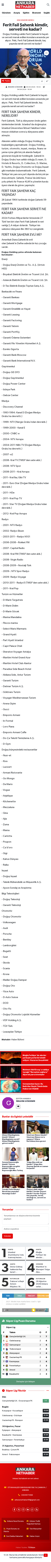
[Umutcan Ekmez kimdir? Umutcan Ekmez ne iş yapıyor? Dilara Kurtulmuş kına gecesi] (38, 1127)
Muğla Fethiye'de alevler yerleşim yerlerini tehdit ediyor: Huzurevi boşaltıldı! (43, 1255)
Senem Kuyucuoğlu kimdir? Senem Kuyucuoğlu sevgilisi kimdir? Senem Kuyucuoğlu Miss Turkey (12, 1166)
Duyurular (14, 1278)
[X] (19, 1509)
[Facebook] (14, 1509)
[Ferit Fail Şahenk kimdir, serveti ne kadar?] (25, 63)
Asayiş (16, 13)
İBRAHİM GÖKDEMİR (15, 87)
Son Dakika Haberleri (14, 1536)
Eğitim (26, 13)
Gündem (6, 13)
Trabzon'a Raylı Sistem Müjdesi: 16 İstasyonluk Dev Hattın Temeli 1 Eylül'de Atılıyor (17, 1284)
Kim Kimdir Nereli (25, 20)
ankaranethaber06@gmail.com (27, 1500)
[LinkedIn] (28, 1509)
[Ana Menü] (3, 5)
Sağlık (47, 13)
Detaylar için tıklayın (25, 1382)
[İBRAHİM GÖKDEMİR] (8, 1103)
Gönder (7, 1236)
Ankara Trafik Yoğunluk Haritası (33, 1522)
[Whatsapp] (32, 1509)
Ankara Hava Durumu (15, 1521)
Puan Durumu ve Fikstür (12, 1530)
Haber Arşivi (34, 1536)
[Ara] (48, 4)
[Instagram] (23, 1509)
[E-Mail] (18, 1107)
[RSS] (37, 1509)
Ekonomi (36, 13)
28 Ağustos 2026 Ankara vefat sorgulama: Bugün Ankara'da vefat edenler (42, 1284)
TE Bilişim (31, 1547)
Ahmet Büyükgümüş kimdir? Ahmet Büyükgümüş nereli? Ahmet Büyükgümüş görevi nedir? (11, 1139)
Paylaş (7, 81)
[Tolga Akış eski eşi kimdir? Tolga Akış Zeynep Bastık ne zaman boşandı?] (38, 1154)
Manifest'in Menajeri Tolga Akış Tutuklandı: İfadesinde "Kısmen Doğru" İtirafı (43, 1269)
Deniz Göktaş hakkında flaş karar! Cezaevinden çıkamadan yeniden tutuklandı (16, 1269)
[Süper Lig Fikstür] (48, 1391)
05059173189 (27, 1495)
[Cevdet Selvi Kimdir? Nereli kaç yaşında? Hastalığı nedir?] (13, 1181)
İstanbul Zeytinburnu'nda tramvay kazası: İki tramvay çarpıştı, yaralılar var (16, 1255)
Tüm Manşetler (35, 1529)
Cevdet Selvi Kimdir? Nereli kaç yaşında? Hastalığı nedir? (11, 1191)
